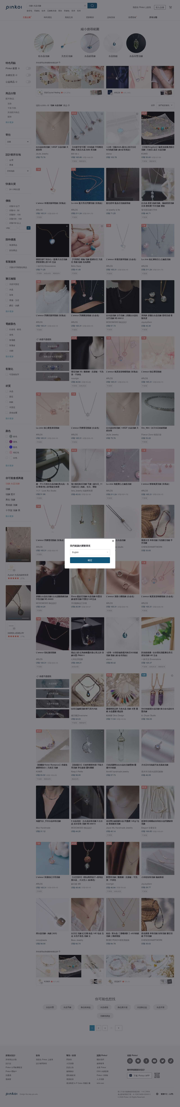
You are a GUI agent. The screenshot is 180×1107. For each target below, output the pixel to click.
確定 (90, 560)
